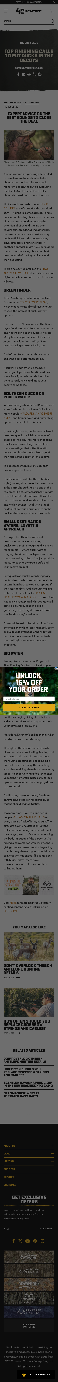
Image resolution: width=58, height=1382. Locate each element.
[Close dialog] (56, 668)
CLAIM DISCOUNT (29, 707)
